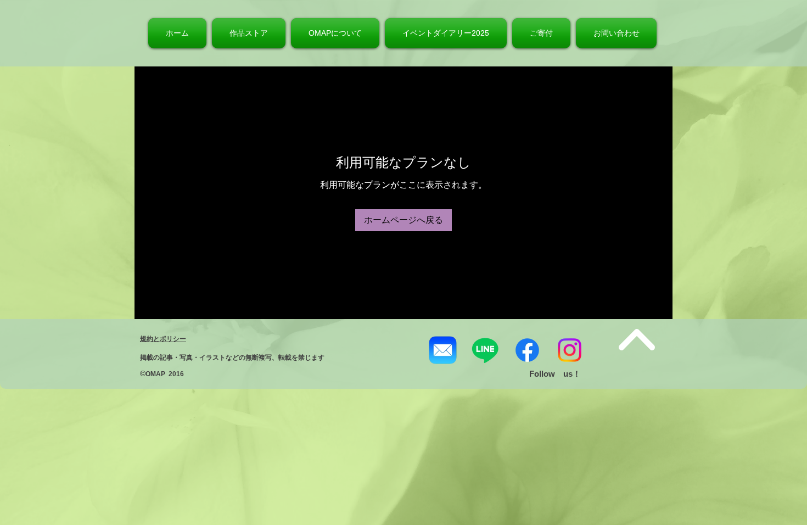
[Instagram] (569, 350)
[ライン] (485, 350)
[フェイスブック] (527, 350)
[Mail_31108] (442, 350)
